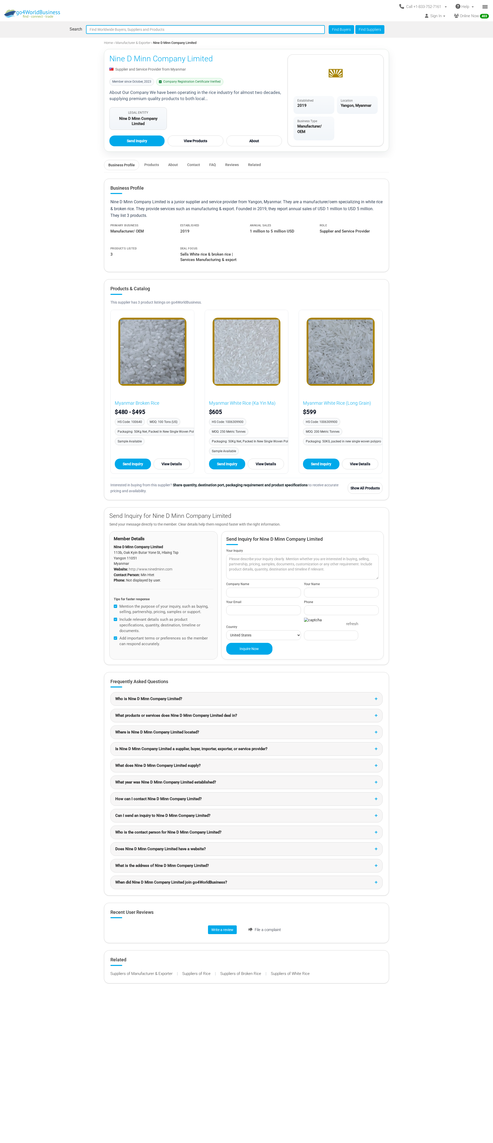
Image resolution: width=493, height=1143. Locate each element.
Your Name (312, 584)
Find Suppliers (370, 29)
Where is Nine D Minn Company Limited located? (157, 732)
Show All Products (365, 488)
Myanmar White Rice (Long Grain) (337, 403)
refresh (352, 624)
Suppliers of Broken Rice (241, 973)
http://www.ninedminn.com (150, 569)
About (254, 141)
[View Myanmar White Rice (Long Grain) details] (340, 351)
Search (76, 29)
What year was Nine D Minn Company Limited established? (165, 782)
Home (108, 43)
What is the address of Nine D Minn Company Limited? (162, 865)
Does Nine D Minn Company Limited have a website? (160, 849)
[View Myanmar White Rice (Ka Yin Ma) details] (246, 351)
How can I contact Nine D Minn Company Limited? (158, 799)
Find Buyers (341, 29)
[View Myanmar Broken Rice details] (152, 351)
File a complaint (267, 929)
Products (151, 165)
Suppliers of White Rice (290, 973)
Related (254, 165)
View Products (195, 141)
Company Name (237, 584)
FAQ (212, 165)
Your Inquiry (234, 551)
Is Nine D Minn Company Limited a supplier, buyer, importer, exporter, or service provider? (191, 749)
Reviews (232, 165)
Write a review (222, 930)
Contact (193, 165)
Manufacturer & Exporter (133, 43)
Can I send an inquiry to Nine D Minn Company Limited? (162, 815)
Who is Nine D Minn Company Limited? (148, 698)
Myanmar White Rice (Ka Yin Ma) (242, 403)
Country (231, 627)
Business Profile (121, 165)
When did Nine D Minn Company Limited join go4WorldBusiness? (171, 882)
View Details (172, 464)
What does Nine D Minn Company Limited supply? (158, 765)
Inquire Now (249, 649)
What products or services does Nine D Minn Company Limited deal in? (176, 715)
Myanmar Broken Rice (137, 403)
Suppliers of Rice (197, 973)
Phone (308, 602)
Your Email (233, 602)
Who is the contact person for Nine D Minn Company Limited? (168, 832)
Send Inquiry (137, 141)
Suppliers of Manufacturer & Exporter (142, 973)
